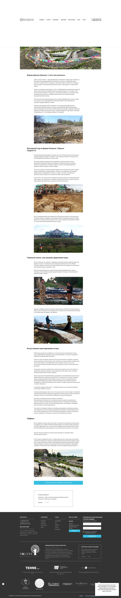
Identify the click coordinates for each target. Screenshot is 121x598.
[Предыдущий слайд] (3, 584)
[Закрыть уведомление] (118, 584)
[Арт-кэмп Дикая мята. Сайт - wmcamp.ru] (67, 584)
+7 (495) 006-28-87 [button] (96, 19)
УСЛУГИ (48, 19)
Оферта (81, 595)
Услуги (56, 527)
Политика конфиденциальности (93, 595)
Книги (42, 527)
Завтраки (43, 523)
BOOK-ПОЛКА (71, 19)
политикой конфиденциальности (91, 532)
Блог (56, 523)
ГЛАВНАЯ (41, 19)
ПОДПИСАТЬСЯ (92, 536)
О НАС (84, 19)
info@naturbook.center (25, 523)
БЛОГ (78, 19)
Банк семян (43, 525)
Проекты (57, 525)
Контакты (57, 529)
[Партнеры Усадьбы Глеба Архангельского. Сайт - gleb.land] (53, 584)
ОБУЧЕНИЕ (55, 19)
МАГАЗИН (63, 19)
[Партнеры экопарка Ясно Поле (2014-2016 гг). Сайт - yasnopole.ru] (81, 584)
